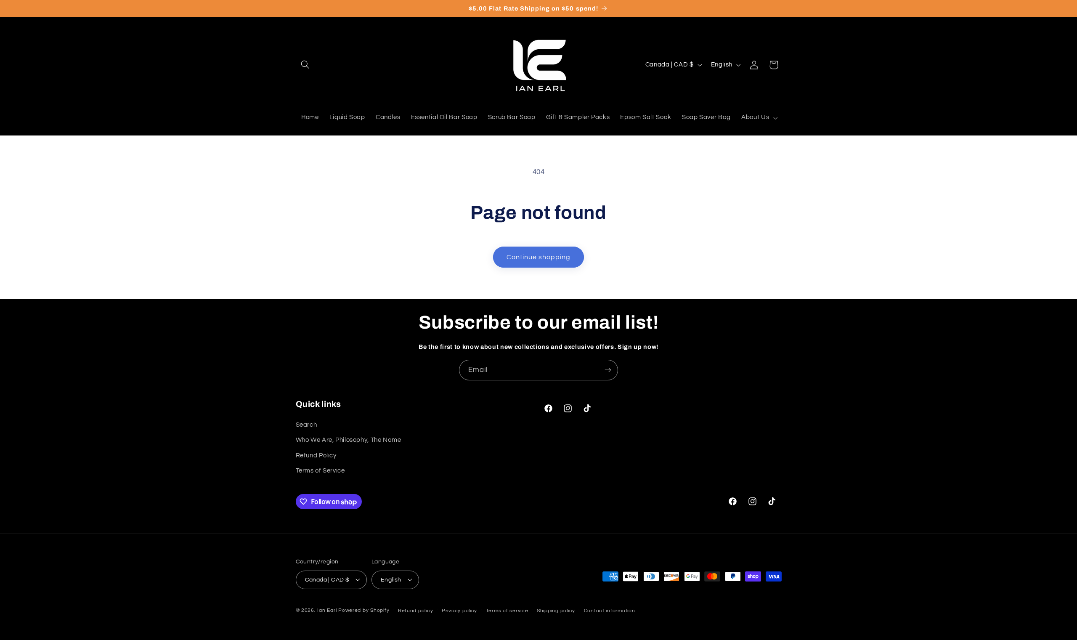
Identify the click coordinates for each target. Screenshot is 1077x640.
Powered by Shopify (363, 610)
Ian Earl (327, 610)
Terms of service (507, 610)
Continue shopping (539, 257)
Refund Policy (316, 455)
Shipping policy (556, 610)
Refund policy (415, 610)
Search (306, 424)
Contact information (609, 610)
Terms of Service (320, 470)
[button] (305, 64)
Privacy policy (459, 610)
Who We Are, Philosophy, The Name (348, 440)
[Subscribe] (608, 370)
